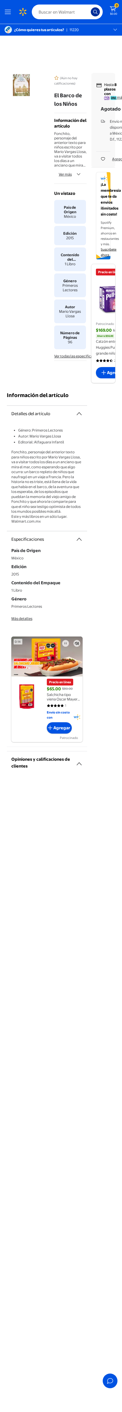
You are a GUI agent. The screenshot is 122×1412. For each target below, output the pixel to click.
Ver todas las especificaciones (79, 356)
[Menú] (9, 11)
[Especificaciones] (79, 539)
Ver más (65, 174)
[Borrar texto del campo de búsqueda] (88, 12)
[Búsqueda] (95, 11)
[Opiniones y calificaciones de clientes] (79, 761)
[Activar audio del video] (77, 643)
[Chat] (110, 1381)
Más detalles (21, 618)
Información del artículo (38, 395)
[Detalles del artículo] (79, 413)
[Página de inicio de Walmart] (22, 11)
